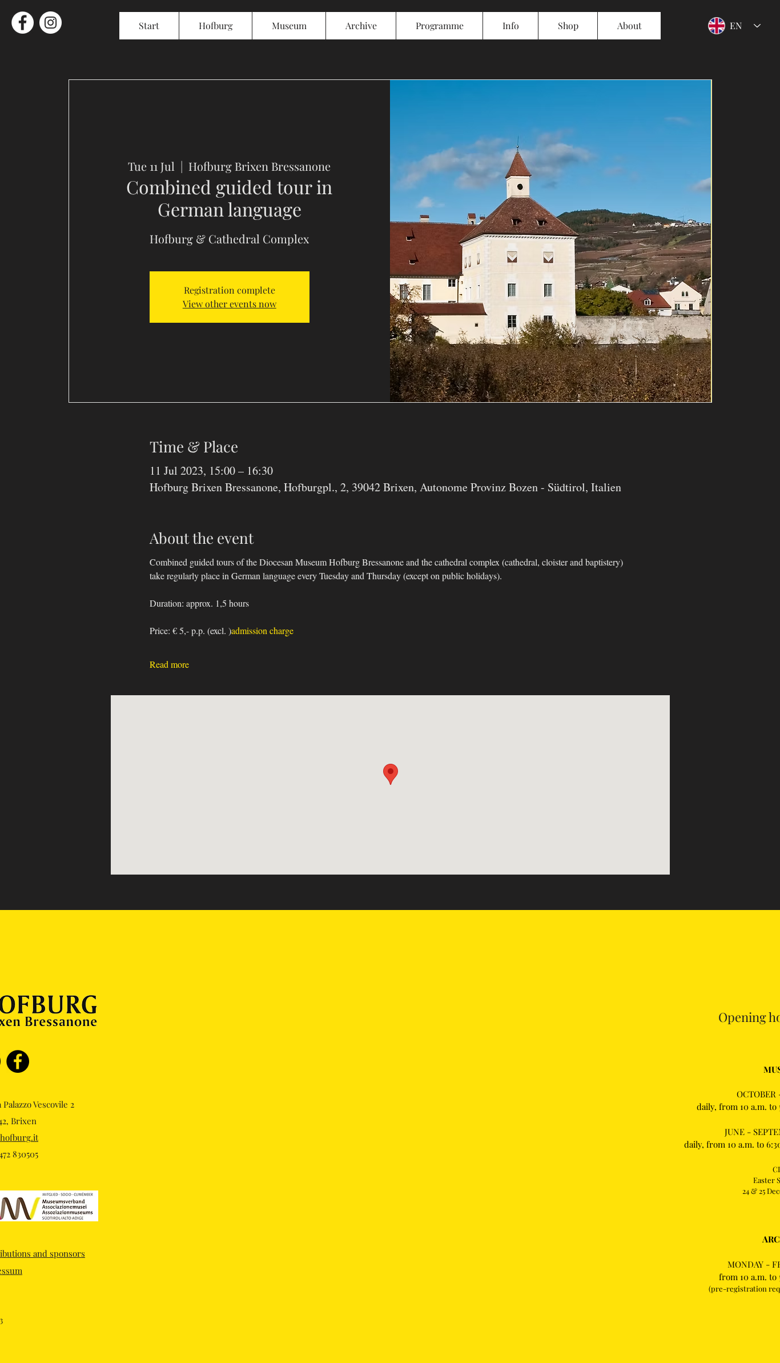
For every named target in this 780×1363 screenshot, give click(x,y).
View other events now (229, 304)
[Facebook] (17, 1061)
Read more (169, 664)
